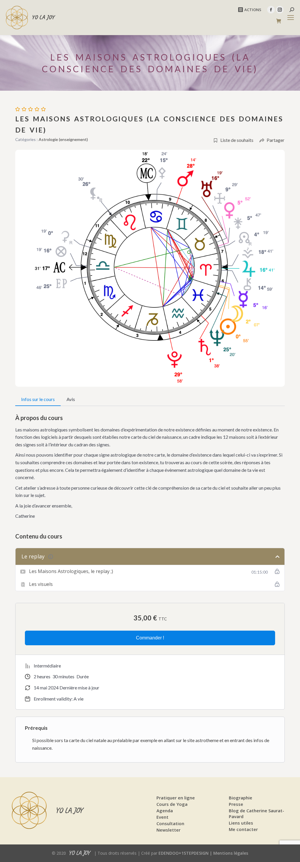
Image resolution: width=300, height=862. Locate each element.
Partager (275, 140)
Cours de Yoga (172, 804)
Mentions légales (230, 853)
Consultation (170, 823)
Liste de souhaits (236, 140)
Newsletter (168, 830)
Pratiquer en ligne (175, 798)
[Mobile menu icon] (290, 17)
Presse (236, 804)
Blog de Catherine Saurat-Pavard (256, 813)
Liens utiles (241, 823)
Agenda (164, 810)
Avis (71, 399)
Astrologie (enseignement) (63, 139)
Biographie (240, 798)
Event (162, 817)
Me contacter (243, 829)
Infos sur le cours (38, 399)
